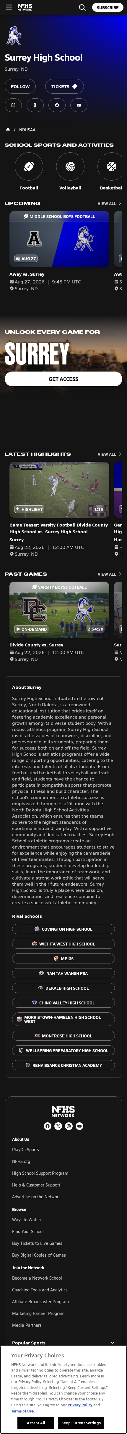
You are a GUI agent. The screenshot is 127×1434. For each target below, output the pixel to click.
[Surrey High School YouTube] (78, 105)
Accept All (36, 1422)
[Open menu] (9, 7)
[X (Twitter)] (58, 1126)
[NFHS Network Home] (25, 7)
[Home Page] (8, 129)
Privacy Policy (80, 1404)
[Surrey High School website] (13, 105)
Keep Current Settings (81, 1422)
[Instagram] (69, 1126)
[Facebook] (47, 1126)
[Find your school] (82, 7)
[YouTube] (79, 1126)
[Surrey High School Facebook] (57, 105)
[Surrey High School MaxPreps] (35, 105)
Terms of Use (22, 1411)
